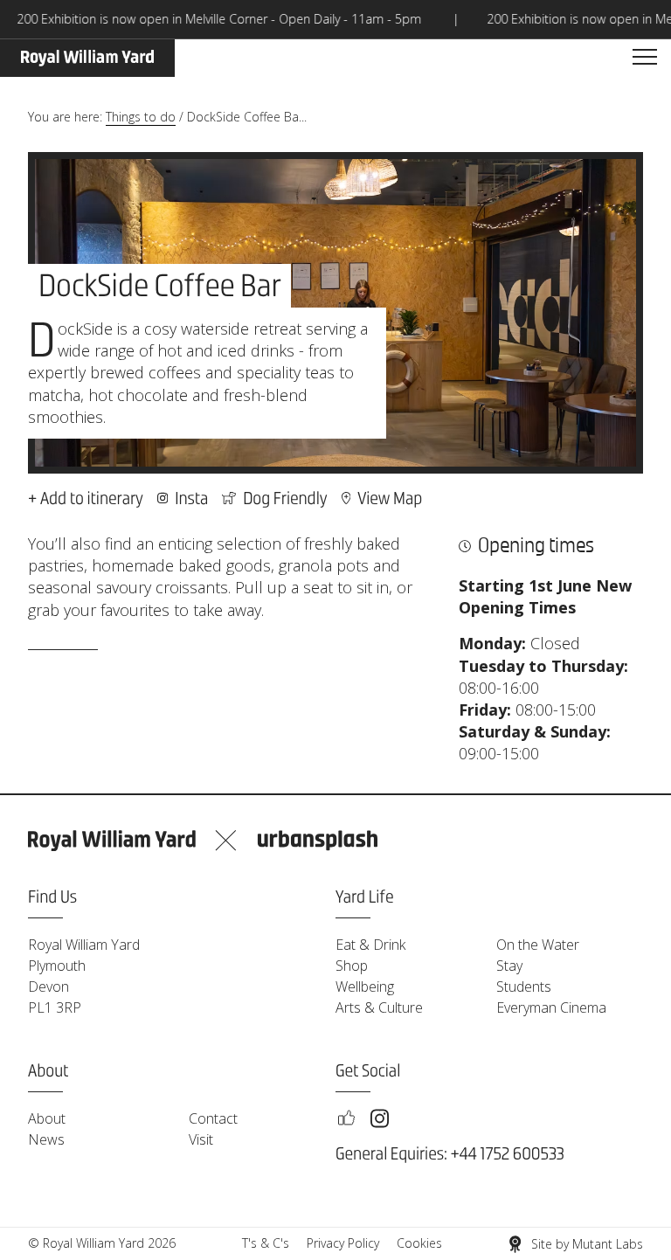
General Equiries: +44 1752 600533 (450, 1155)
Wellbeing (365, 986)
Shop (352, 965)
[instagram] (379, 1118)
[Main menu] (645, 57)
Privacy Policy (343, 1243)
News (46, 1139)
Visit (201, 1139)
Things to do (141, 116)
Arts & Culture (379, 1007)
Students (523, 986)
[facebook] (346, 1118)
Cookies (419, 1243)
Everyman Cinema (551, 1007)
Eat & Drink (370, 944)
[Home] (87, 58)
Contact (213, 1118)
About (47, 1118)
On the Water (537, 944)
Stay (509, 965)
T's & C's (265, 1243)
